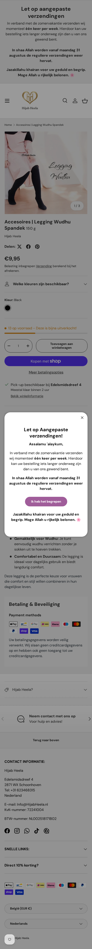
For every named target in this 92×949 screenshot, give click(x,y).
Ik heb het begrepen (46, 501)
